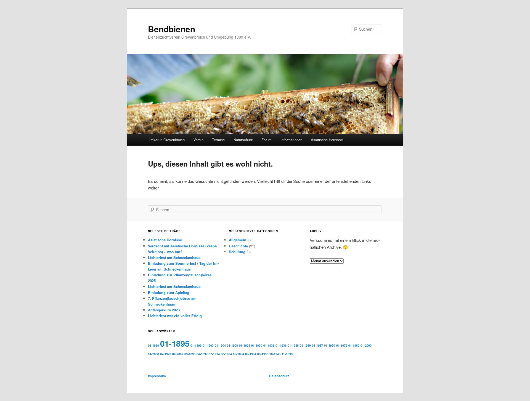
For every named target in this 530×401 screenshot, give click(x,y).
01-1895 (174, 343)
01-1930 (256, 345)
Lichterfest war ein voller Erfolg (175, 315)
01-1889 (153, 345)
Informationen (291, 139)
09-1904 (250, 354)
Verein (198, 139)
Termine (218, 139)
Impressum (157, 375)
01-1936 (281, 345)
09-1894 (238, 354)
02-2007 (177, 354)
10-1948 (274, 354)
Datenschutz (279, 375)
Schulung (237, 251)
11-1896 (287, 354)
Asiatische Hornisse (327, 139)
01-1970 (329, 345)
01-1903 (208, 345)
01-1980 (353, 345)
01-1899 (196, 345)
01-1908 (232, 345)
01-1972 (341, 345)
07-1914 (214, 354)
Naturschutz (243, 139)
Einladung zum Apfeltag (168, 292)
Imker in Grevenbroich (167, 139)
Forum (266, 139)
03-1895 (189, 354)
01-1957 (317, 345)
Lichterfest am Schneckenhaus (174, 257)
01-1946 (293, 345)
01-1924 (244, 345)
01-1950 (305, 345)
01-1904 (220, 345)
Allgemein (237, 239)
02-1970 (165, 354)
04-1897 (202, 354)
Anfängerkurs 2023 (164, 309)
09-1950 (262, 354)
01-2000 (366, 345)
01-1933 (268, 345)
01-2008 (153, 354)
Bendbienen (171, 29)
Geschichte (238, 245)
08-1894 (226, 354)
